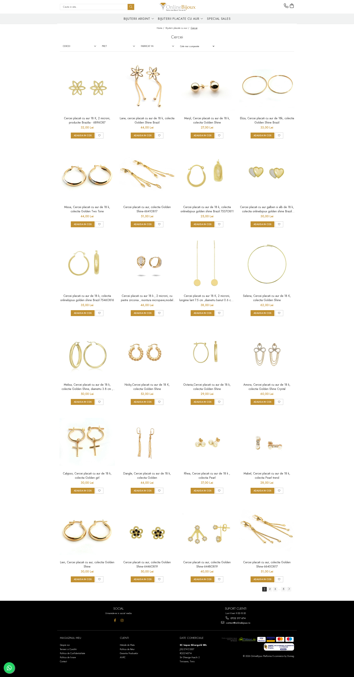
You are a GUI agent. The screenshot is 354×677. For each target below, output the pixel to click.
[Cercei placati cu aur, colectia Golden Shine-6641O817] (147, 175)
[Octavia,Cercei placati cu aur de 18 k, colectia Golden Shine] (207, 353)
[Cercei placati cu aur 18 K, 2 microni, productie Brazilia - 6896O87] (87, 86)
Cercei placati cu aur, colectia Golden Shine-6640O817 (267, 564)
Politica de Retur (127, 649)
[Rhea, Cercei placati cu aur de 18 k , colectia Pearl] (207, 441)
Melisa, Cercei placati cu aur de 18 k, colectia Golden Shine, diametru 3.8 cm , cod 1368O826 (87, 387)
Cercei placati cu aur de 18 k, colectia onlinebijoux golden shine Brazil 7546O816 (87, 298)
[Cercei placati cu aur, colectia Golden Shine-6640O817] (267, 530)
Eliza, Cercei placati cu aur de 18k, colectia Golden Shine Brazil (267, 120)
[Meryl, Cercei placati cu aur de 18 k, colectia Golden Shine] (207, 86)
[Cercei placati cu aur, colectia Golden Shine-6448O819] (207, 530)
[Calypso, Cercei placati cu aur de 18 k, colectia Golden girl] (87, 441)
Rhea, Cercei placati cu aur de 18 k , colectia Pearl (207, 475)
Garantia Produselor (129, 653)
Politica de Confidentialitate (72, 653)
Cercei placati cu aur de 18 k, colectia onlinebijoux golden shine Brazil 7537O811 (207, 209)
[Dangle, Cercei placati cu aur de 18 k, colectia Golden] (147, 441)
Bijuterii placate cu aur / (178, 28)
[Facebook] (115, 620)
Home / (161, 28)
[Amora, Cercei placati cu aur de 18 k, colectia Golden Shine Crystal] (267, 353)
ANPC (123, 657)
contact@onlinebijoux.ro (237, 623)
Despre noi (65, 645)
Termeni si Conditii (68, 649)
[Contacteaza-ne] (286, 6)
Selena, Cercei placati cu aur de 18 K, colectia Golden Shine (267, 298)
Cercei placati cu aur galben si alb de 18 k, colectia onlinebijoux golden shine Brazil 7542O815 (267, 209)
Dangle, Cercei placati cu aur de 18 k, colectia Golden (147, 475)
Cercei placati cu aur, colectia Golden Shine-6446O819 (147, 564)
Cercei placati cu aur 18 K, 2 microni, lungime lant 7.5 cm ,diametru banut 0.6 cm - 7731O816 (207, 298)
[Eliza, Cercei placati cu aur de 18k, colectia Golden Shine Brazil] (267, 86)
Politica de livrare (68, 657)
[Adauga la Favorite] (99, 135)
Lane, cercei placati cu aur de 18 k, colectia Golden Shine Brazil (147, 120)
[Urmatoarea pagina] (289, 589)
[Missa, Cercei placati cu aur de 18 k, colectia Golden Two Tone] (87, 175)
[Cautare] (131, 7)
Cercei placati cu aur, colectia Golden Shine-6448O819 (207, 564)
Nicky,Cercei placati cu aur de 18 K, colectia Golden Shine (147, 387)
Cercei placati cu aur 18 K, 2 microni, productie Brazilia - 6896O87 (87, 120)
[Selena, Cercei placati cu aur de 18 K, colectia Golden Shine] (267, 264)
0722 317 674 (238, 618)
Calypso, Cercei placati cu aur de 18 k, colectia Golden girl (87, 475)
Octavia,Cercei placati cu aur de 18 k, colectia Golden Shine (207, 387)
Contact (63, 661)
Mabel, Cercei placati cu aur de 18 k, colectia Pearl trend (267, 475)
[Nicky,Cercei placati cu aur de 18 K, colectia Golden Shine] (147, 353)
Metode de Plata (127, 645)
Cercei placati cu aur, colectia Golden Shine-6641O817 (147, 209)
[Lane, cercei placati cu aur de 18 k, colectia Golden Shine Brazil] (147, 86)
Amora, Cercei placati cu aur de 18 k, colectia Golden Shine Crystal (266, 387)
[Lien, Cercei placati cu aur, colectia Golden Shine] (87, 530)
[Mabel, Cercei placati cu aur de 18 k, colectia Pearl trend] (267, 441)
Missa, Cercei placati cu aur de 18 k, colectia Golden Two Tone (87, 209)
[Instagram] (122, 620)
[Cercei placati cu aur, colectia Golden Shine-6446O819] (147, 530)
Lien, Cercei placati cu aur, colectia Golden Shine (87, 564)
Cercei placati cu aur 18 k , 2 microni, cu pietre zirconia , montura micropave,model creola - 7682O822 (147, 298)
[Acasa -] (177, 7)
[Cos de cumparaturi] (292, 6)
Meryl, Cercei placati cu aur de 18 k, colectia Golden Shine (207, 120)
